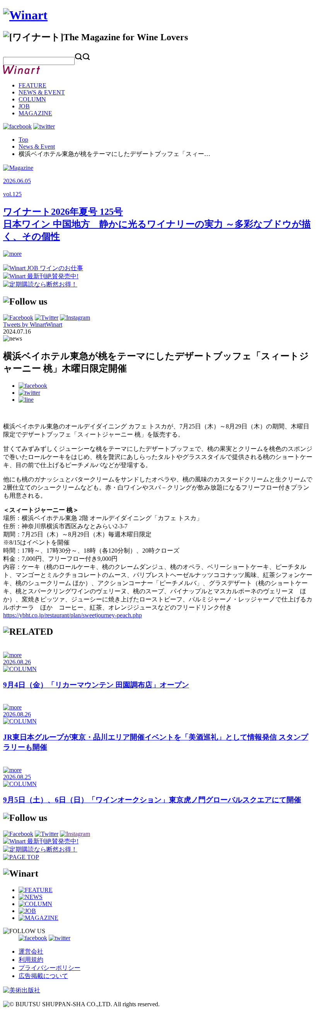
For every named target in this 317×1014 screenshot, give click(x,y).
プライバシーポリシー (49, 967)
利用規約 (31, 959)
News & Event (37, 146)
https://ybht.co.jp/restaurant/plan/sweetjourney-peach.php (72, 615)
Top (23, 139)
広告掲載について (43, 976)
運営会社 (31, 951)
